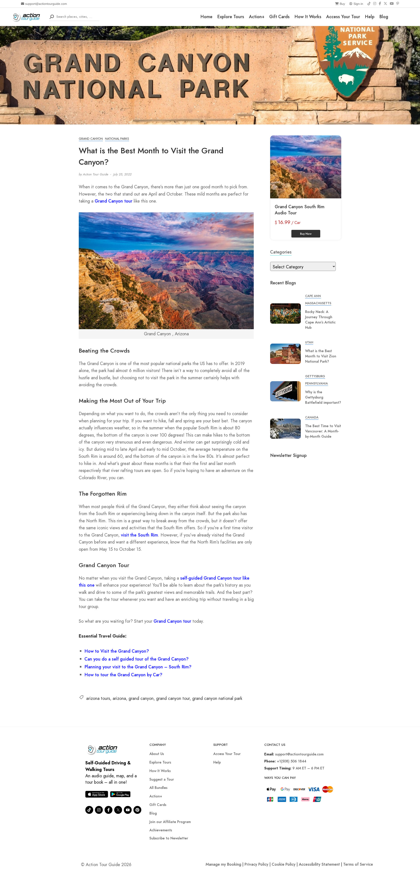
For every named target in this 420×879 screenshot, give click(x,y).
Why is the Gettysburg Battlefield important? (323, 397)
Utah (309, 342)
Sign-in (358, 3)
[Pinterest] (397, 4)
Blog (383, 17)
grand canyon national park (217, 698)
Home (206, 17)
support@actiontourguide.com (46, 3)
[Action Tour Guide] (27, 16)
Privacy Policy (256, 864)
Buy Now (306, 234)
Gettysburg (315, 376)
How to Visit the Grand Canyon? (116, 651)
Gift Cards (279, 17)
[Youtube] (128, 810)
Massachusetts (318, 303)
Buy (342, 3)
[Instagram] (374, 4)
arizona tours (98, 698)
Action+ (256, 17)
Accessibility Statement (319, 864)
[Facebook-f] (108, 810)
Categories (281, 252)
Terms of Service (358, 864)
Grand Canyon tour (113, 201)
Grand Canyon (91, 138)
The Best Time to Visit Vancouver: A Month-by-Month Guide (323, 431)
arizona (119, 698)
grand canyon (141, 698)
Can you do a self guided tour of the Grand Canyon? (136, 659)
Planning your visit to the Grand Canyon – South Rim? (137, 667)
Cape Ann (313, 296)
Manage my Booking (224, 864)
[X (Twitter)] (385, 4)
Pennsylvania (316, 383)
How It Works (307, 17)
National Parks (117, 138)
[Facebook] (380, 4)
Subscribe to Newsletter (168, 838)
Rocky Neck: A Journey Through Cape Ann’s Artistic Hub (320, 319)
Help (369, 17)
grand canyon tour (173, 698)
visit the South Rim (139, 535)
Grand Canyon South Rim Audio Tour (299, 210)
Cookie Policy (284, 864)
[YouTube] (392, 4)
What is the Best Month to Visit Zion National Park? (320, 356)
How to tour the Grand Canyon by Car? (123, 675)
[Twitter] (118, 810)
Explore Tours (230, 17)
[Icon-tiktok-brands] (89, 810)
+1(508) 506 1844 (291, 761)
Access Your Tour (343, 17)
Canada (311, 417)
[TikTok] (369, 4)
